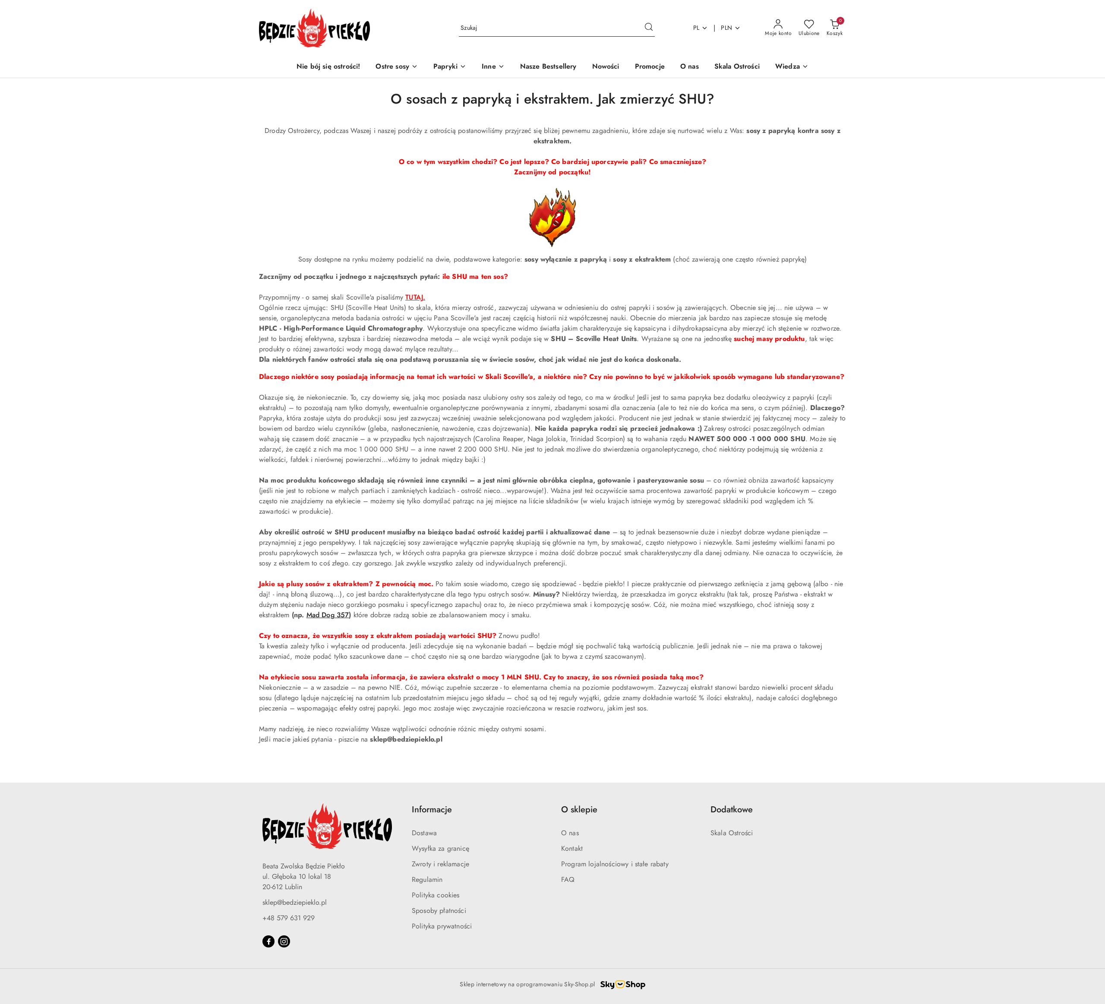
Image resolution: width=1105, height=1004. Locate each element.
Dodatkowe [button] (731, 809)
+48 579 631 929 (288, 918)
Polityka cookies (436, 895)
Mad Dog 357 (327, 615)
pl (696, 27)
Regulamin (427, 879)
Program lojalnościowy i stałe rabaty (615, 864)
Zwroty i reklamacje (440, 864)
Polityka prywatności (442, 926)
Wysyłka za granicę (440, 848)
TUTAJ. (415, 297)
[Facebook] (268, 941)
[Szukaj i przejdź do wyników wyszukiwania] (649, 28)
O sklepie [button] (579, 809)
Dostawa (424, 833)
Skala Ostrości (731, 833)
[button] (792, 67)
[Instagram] (284, 941)
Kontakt (572, 848)
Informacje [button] (432, 809)
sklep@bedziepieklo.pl (294, 902)
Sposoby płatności (439, 911)
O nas (570, 833)
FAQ (568, 879)
